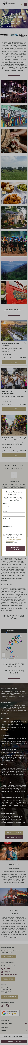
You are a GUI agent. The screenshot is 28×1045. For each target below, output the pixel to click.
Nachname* (6, 519)
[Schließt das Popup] (25, 491)
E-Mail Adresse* (7, 526)
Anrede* (5, 503)
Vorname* (6, 511)
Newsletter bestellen (15, 548)
